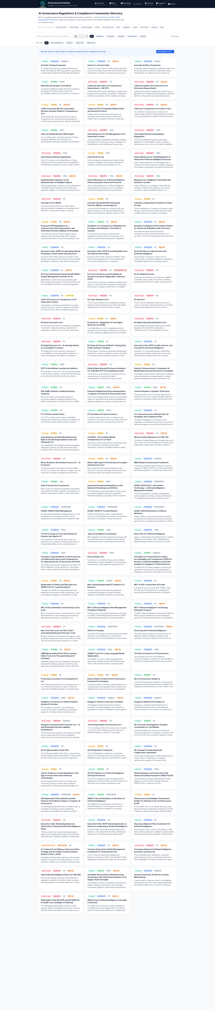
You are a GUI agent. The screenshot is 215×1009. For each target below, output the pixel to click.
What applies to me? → (165, 51)
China (118, 27)
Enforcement (132, 36)
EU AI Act (104, 17)
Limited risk (80, 43)
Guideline (121, 36)
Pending (143, 36)
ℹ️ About (171, 4)
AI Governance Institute (59, 3)
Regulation (99, 36)
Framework (110, 36)
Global (97, 27)
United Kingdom (87, 27)
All (92, 36)
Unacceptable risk (57, 43)
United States (73, 27)
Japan (135, 27)
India (161, 27)
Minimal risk (91, 43)
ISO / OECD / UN (108, 27)
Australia (154, 27)
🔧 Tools (137, 4)
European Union (61, 27)
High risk (69, 43)
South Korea (144, 27)
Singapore (126, 27)
